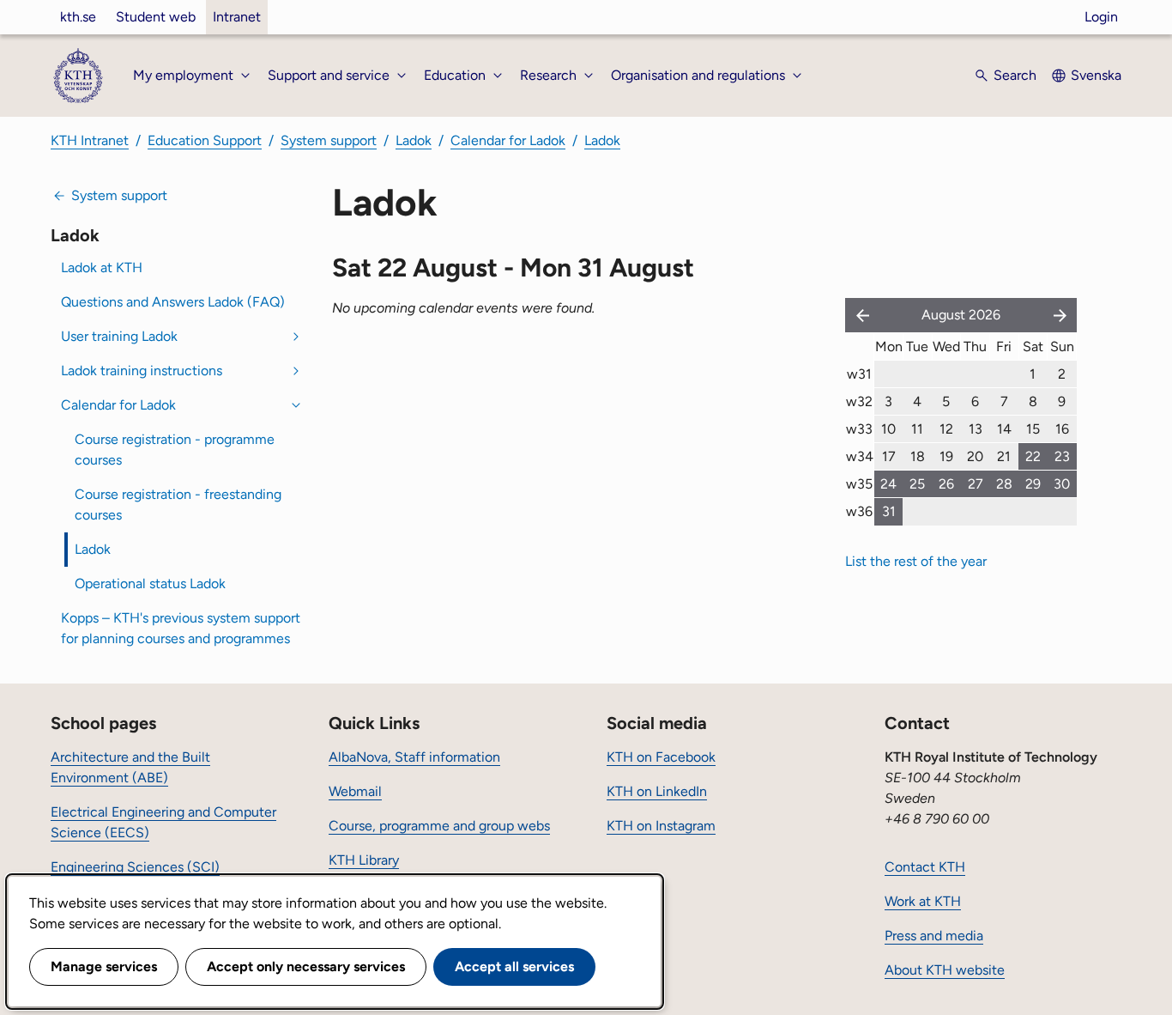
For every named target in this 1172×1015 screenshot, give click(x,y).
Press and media (934, 935)
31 (889, 511)
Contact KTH (925, 867)
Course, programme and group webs (439, 825)
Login (1101, 17)
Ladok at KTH (101, 267)
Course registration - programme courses (175, 449)
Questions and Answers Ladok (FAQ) (173, 302)
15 (1033, 429)
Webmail (355, 791)
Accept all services (514, 966)
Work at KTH (923, 901)
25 (917, 484)
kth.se (78, 17)
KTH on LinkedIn (657, 791)
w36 (859, 511)
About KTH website (945, 970)
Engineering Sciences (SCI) (135, 867)
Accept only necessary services (306, 966)
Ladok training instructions (141, 370)
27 (975, 484)
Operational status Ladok (150, 583)
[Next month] (1061, 315)
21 (1004, 456)
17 (889, 456)
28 (1004, 484)
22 (1033, 456)
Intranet (237, 17)
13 (975, 429)
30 (1062, 484)
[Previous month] (858, 315)
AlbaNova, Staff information (414, 757)
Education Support (205, 140)
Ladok (414, 140)
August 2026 (960, 315)
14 (1004, 429)
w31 (859, 374)
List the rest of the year (916, 561)
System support (329, 140)
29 (1033, 484)
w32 (859, 401)
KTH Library (364, 860)
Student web (156, 17)
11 (917, 429)
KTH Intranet (90, 140)
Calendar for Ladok (507, 140)
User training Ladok (119, 336)
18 (917, 456)
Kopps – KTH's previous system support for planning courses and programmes (180, 628)
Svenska (1096, 75)
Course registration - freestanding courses (178, 504)
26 (946, 484)
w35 (859, 484)
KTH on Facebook (661, 757)
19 (946, 456)
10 (888, 429)
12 (946, 429)
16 (1062, 429)
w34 (859, 456)
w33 (859, 429)
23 (1062, 456)
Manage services (104, 966)
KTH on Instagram (661, 825)
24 (888, 484)
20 (975, 456)
